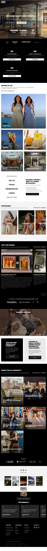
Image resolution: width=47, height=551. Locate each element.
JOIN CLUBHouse (21, 22)
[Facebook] (21, 470)
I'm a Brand (26, 527)
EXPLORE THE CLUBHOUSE (23, 498)
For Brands (35, 59)
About (16, 527)
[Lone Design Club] (3, 2)
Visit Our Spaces (10, 22)
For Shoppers (12, 59)
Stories (16, 530)
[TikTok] (34, 527)
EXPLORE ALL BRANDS (39, 207)
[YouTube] (36, 527)
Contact (17, 532)
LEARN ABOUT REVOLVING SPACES (35, 357)
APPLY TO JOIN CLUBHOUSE (12, 356)
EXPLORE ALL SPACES (40, 247)
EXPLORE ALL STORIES (39, 372)
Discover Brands (9, 527)
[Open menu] (45, 2)
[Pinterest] (26, 470)
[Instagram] (23, 470)
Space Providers (12, 75)
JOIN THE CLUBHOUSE (8, 91)
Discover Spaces (9, 530)
